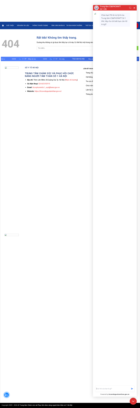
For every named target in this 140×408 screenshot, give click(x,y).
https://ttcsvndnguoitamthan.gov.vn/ (48, 91)
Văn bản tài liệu (23, 25)
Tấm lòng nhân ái (58, 25)
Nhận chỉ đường (71, 80)
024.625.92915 (44, 84)
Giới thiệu (10, 25)
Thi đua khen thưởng (74, 25)
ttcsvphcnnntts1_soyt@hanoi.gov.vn (46, 87)
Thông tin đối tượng (40, 25)
